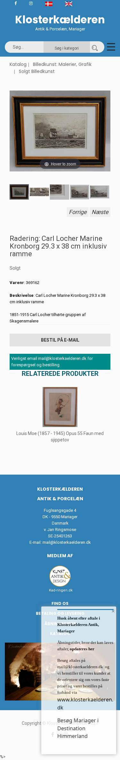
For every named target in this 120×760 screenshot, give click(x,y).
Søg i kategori (67, 48)
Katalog (18, 64)
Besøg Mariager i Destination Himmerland (78, 728)
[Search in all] (94, 47)
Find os (60, 603)
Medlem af (60, 555)
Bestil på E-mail (60, 340)
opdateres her (81, 648)
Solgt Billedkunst (37, 71)
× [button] (113, 611)
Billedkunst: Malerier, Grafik (62, 64)
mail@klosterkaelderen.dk (67, 542)
